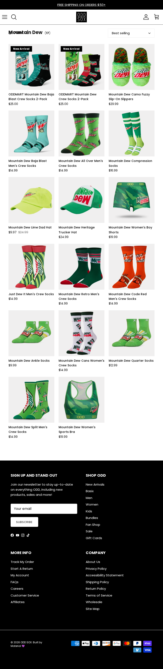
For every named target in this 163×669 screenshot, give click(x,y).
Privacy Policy (96, 568)
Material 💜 (18, 646)
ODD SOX (26, 642)
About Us (93, 562)
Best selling (121, 33)
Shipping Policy (97, 582)
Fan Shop (93, 524)
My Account (20, 575)
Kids (89, 511)
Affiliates (18, 602)
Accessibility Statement (105, 575)
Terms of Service (99, 595)
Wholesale (94, 602)
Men (89, 498)
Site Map (93, 609)
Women (92, 504)
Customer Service (25, 595)
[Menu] (4, 17)
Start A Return (22, 568)
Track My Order (22, 562)
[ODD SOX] (81, 17)
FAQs (14, 582)
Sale (89, 531)
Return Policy (96, 588)
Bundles (92, 518)
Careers (17, 588)
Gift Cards (94, 538)
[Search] (13, 17)
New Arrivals (95, 484)
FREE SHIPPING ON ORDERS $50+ (81, 5)
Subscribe (24, 522)
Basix (90, 491)
